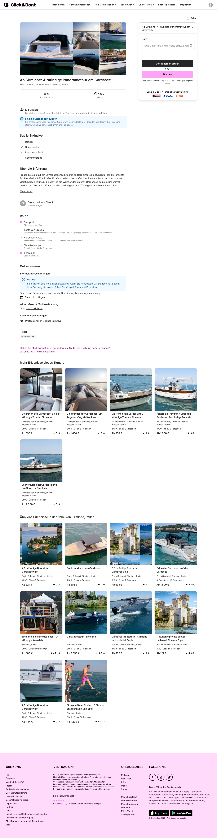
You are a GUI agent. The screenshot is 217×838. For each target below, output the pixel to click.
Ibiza (123, 782)
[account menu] (210, 5)
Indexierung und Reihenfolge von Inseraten (26, 814)
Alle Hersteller (127, 814)
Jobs (8, 810)
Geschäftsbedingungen (17, 800)
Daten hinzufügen (35, 297)
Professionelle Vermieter (17, 789)
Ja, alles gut (26, 351)
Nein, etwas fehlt (46, 351)
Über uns (10, 778)
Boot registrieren (167, 4)
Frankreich (126, 778)
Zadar (124, 789)
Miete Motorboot (129, 800)
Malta (124, 785)
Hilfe (8, 775)
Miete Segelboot (129, 797)
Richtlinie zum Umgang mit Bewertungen (25, 821)
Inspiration (185, 4)
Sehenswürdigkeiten (79, 4)
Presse (9, 785)
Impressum (11, 803)
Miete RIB (125, 807)
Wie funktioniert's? (15, 782)
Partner (9, 807)
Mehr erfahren (34, 308)
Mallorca (125, 775)
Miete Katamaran (129, 804)
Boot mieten (58, 4)
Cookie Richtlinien (14, 796)
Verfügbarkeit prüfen (167, 63)
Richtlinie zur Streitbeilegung (20, 817)
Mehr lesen (26, 191)
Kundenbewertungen (64, 796)
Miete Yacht (127, 811)
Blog (8, 824)
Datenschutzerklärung (16, 792)
